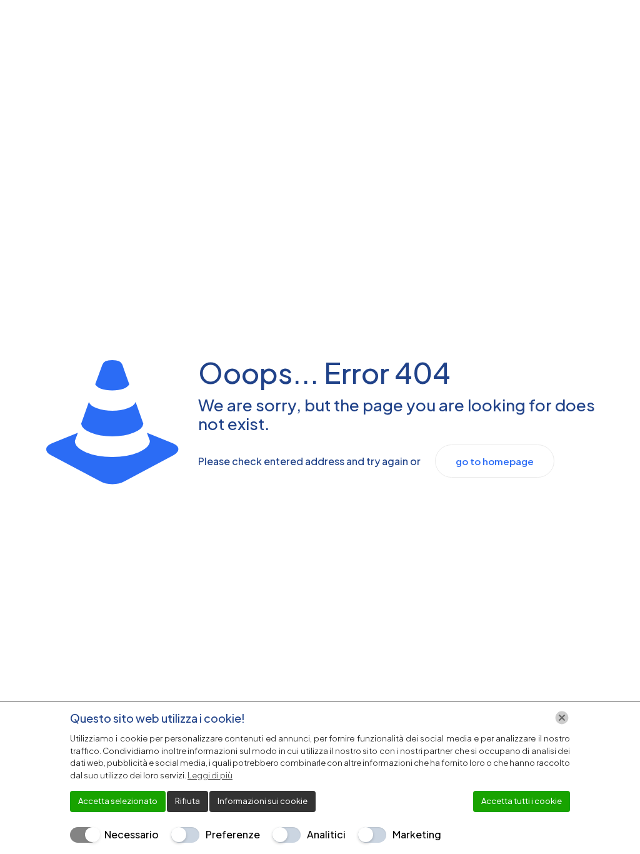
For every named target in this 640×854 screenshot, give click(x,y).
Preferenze (233, 834)
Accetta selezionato (118, 801)
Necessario (131, 834)
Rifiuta (187, 801)
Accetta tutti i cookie (521, 801)
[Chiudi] (562, 718)
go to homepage (495, 461)
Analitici (326, 834)
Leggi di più (210, 775)
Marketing (416, 834)
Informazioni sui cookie (263, 801)
